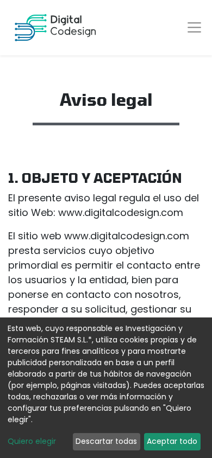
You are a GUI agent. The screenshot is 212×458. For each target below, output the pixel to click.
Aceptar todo (172, 441)
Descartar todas (106, 441)
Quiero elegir (32, 441)
